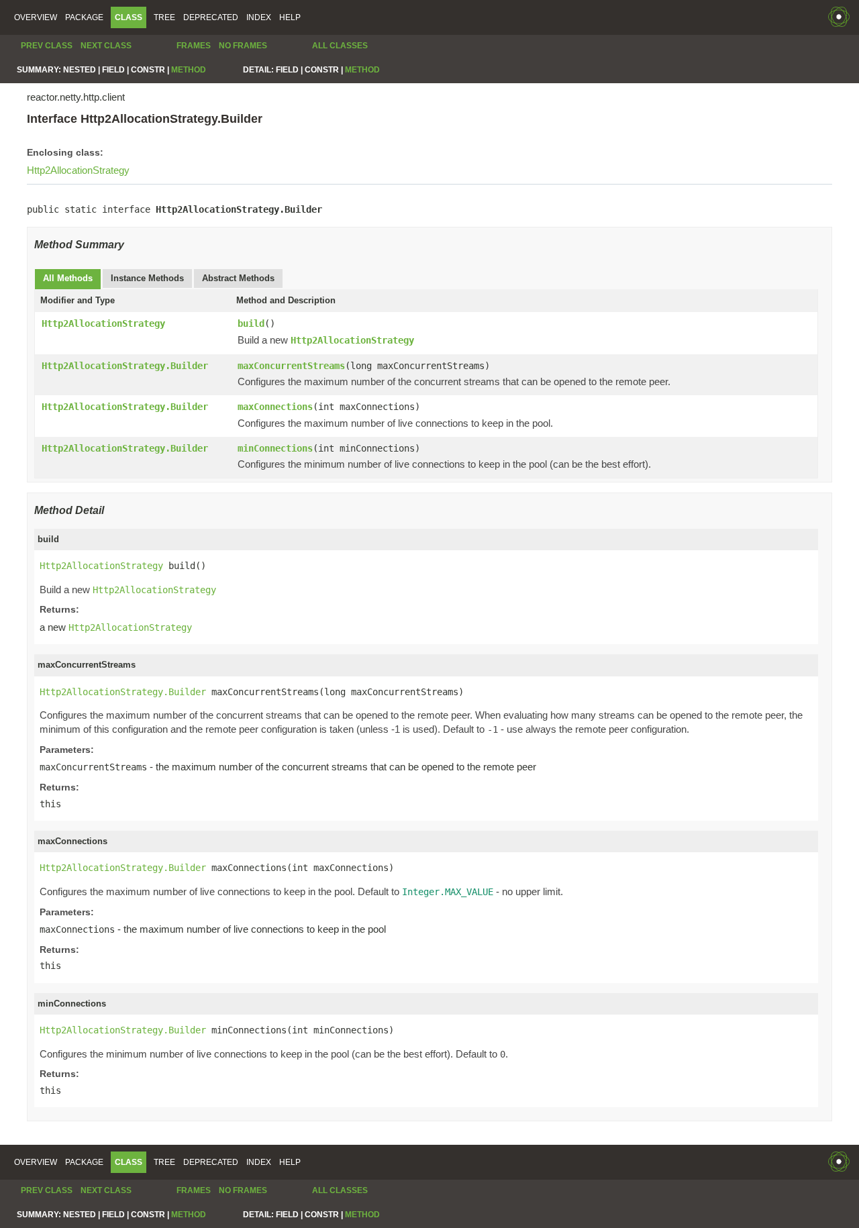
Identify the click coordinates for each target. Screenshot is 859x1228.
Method (188, 69)
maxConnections (275, 406)
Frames (193, 45)
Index (258, 17)
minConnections (275, 448)
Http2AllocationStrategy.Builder (125, 365)
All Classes (340, 45)
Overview (35, 17)
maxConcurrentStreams (291, 365)
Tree (164, 17)
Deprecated (210, 17)
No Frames (243, 45)
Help (290, 17)
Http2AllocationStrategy (78, 170)
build (251, 323)
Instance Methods (147, 278)
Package (84, 17)
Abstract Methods (238, 278)
